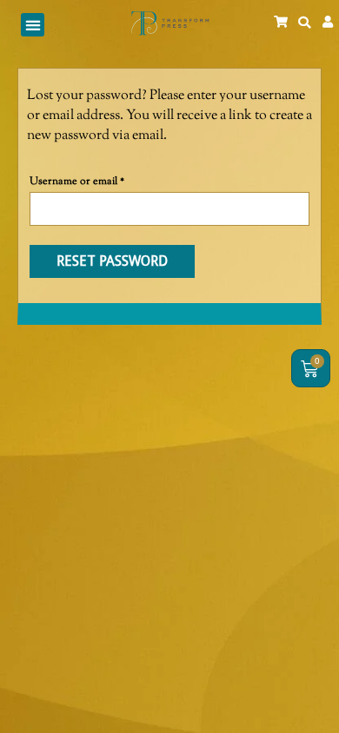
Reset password (112, 261)
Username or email (98, 180)
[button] (32, 24)
